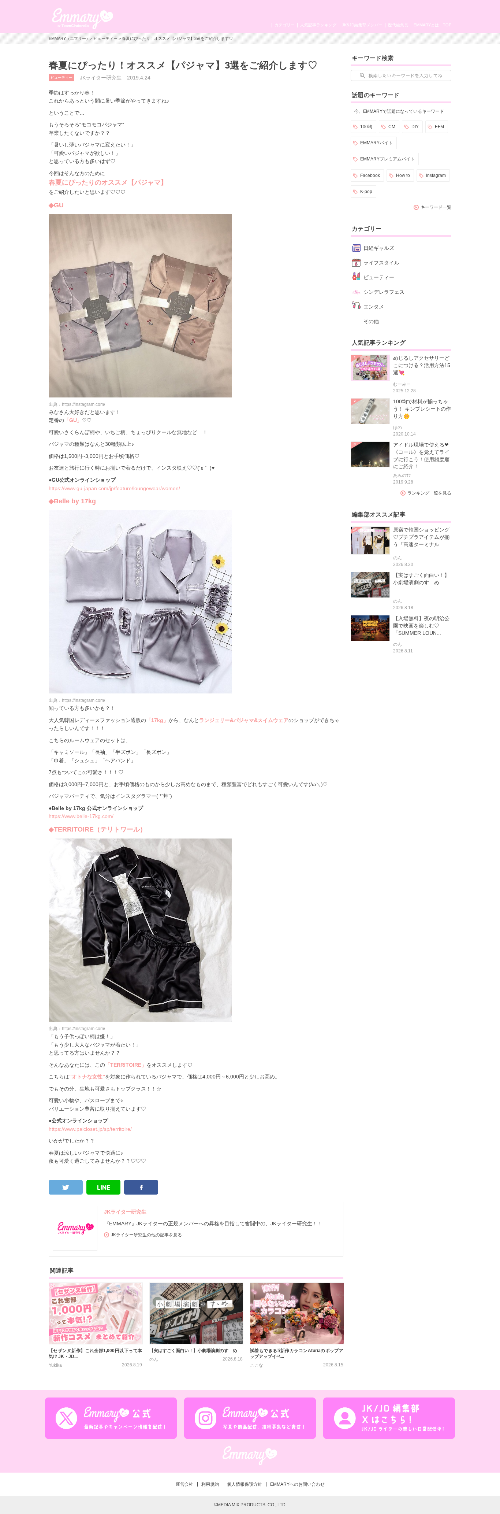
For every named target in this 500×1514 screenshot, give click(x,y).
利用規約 (210, 1484)
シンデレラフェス (383, 292)
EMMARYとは (426, 25)
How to (403, 175)
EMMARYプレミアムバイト (387, 159)
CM (391, 126)
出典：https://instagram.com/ (77, 404)
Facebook (370, 175)
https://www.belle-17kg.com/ (81, 816)
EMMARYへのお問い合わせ (297, 1484)
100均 (366, 126)
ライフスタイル (381, 263)
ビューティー (105, 38)
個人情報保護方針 (244, 1484)
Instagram (436, 175)
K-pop (366, 191)
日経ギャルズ (378, 248)
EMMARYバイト (376, 142)
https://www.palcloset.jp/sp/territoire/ (90, 1129)
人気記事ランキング (318, 25)
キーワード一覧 (436, 207)
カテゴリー (285, 25)
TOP (447, 25)
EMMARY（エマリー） (69, 38)
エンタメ (373, 307)
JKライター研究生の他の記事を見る (146, 1234)
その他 (371, 321)
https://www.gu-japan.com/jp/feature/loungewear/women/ (114, 488)
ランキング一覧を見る (429, 493)
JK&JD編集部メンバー (362, 25)
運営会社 (184, 1484)
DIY (415, 126)
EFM (439, 126)
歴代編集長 (398, 25)
